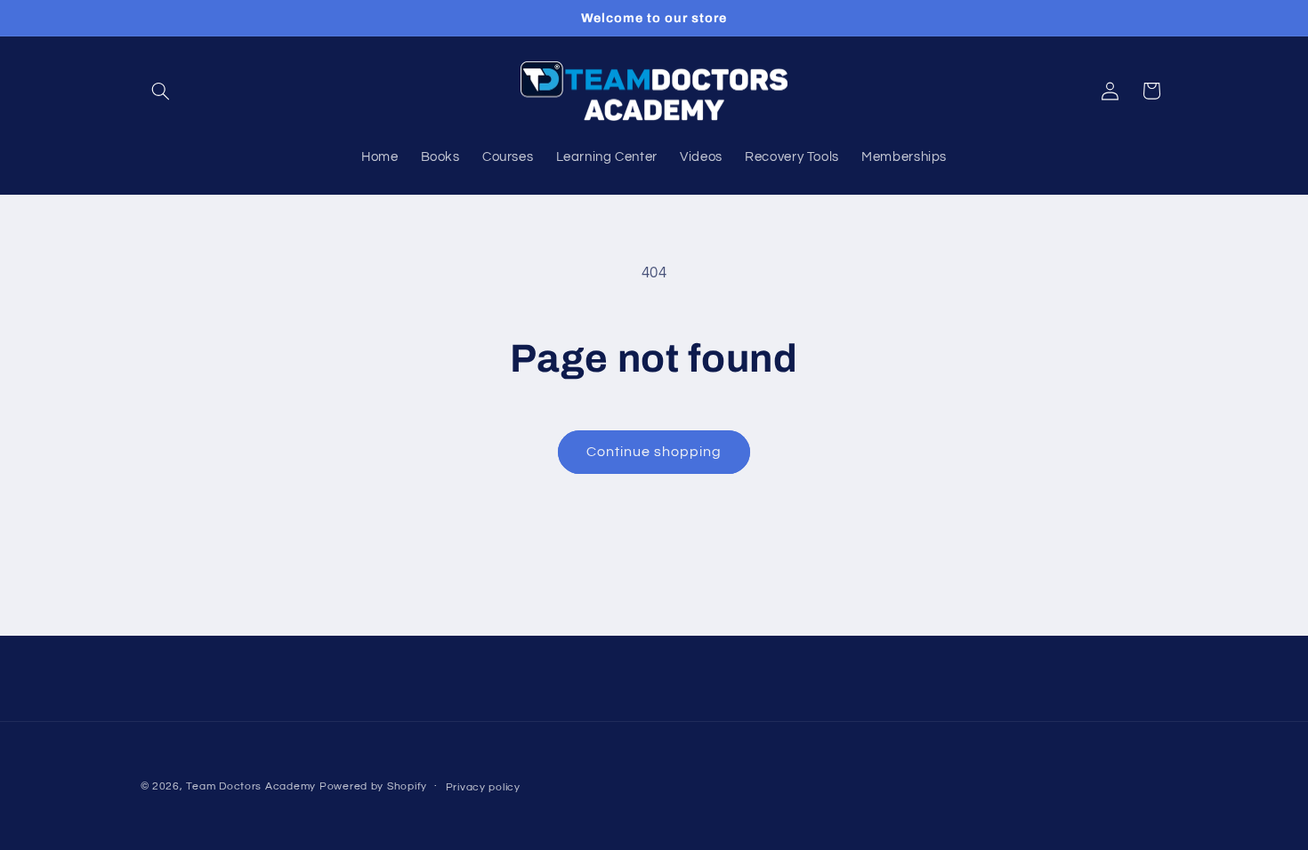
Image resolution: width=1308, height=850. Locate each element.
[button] (161, 90)
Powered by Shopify (373, 786)
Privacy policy (483, 787)
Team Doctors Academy (251, 786)
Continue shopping (654, 452)
